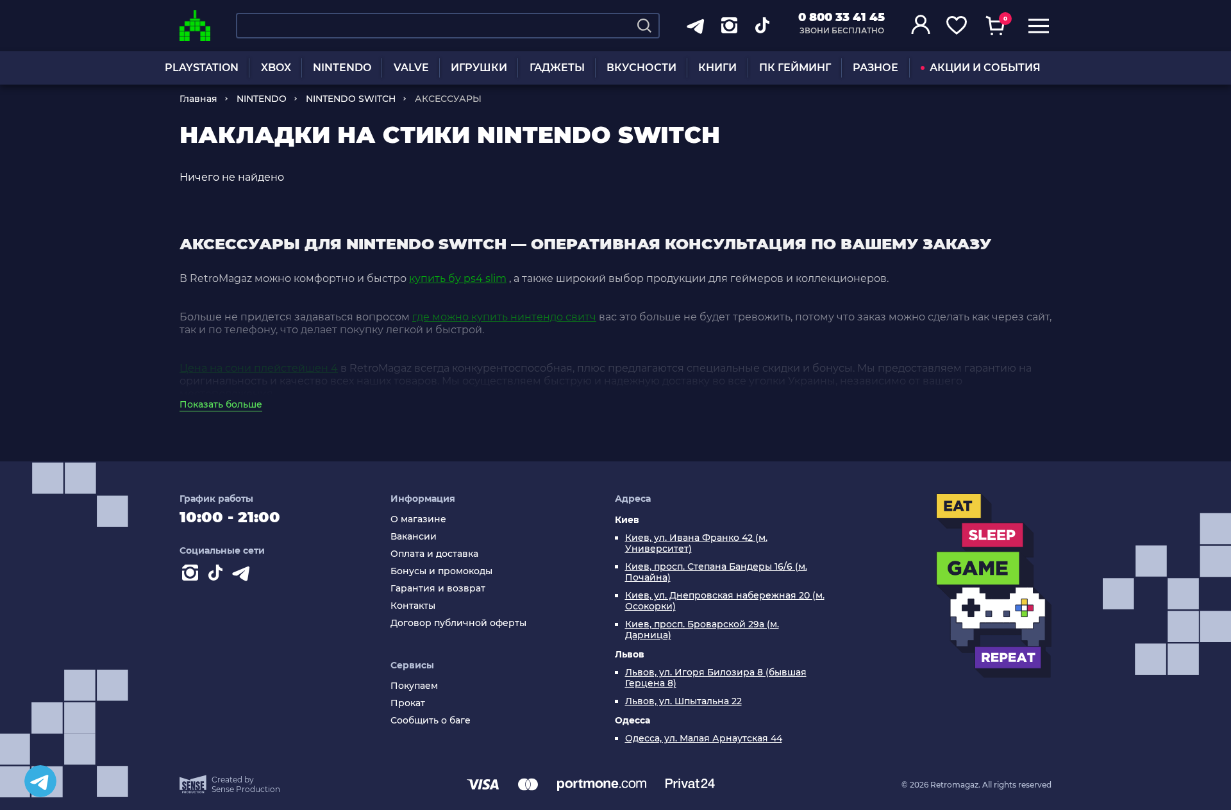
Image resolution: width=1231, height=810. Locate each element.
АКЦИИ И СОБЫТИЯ (985, 68)
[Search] (644, 25)
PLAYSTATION (202, 68)
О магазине (418, 519)
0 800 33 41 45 (841, 17)
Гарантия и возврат (437, 588)
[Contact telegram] (243, 575)
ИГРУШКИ (479, 68)
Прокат (407, 703)
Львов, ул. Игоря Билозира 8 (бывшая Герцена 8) (716, 678)
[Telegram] (40, 781)
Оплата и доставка (434, 554)
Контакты (412, 605)
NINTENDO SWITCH (351, 98)
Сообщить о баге (430, 720)
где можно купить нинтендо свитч (504, 317)
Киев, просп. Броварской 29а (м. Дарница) (702, 630)
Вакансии (413, 536)
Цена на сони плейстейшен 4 (259, 368)
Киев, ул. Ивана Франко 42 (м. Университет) (696, 543)
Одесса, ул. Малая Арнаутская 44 (703, 738)
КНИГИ (717, 68)
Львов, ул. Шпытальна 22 (683, 701)
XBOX (276, 68)
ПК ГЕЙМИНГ (795, 68)
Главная (198, 98)
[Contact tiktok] (218, 575)
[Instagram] (192, 575)
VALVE (411, 68)
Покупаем (414, 686)
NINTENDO (342, 68)
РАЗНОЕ (875, 68)
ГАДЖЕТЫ (557, 68)
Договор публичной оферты (458, 623)
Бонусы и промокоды (441, 571)
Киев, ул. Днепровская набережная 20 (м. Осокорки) (725, 601)
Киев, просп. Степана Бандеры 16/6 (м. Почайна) (716, 572)
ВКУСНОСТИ (641, 68)
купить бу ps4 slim (458, 278)
